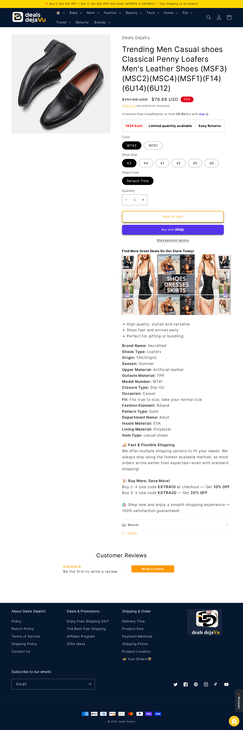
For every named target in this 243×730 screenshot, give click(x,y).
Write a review (153, 569)
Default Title (138, 181)
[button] (60, 13)
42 (178, 163)
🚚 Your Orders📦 (137, 659)
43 (129, 163)
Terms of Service (26, 636)
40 (211, 163)
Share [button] (132, 533)
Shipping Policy (24, 644)
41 (162, 163)
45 (195, 163)
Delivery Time (133, 621)
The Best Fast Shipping (86, 629)
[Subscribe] (89, 684)
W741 (153, 145)
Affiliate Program (81, 636)
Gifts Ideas (76, 644)
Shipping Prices (135, 644)
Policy (17, 621)
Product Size (133, 629)
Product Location (136, 651)
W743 (132, 145)
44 (146, 163)
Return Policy (23, 629)
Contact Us (21, 651)
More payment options (173, 240)
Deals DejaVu (127, 721)
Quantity (128, 191)
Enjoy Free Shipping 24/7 (88, 621)
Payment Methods (137, 636)
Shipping (128, 105)
